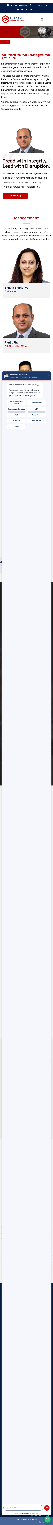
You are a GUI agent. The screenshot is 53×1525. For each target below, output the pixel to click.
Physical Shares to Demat (16, 402)
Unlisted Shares (36, 402)
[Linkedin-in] (26, 9)
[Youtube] (31, 9)
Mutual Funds (36, 415)
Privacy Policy (44, 1522)
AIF (36, 409)
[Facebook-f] (18, 9)
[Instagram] (35, 9)
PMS (16, 415)
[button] (42, 19)
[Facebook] (31, 1515)
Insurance (16, 421)
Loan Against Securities (16, 409)
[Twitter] (22, 9)
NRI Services (36, 421)
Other (17, 427)
